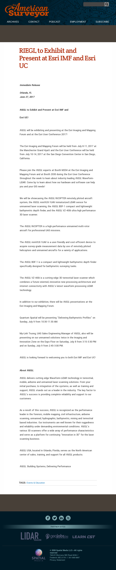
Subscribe (102, 22)
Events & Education (36, 482)
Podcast (54, 22)
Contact (33, 22)
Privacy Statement (57, 559)
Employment (78, 22)
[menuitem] (13, 22)
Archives (13, 22)
